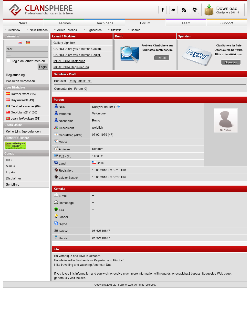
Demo (162, 58)
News (23, 23)
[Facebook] (162, 10)
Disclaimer (13, 178)
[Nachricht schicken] (118, 106)
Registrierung (15, 74)
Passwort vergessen (20, 80)
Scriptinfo (12, 184)
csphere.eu (126, 284)
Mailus (10, 166)
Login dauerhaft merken (28, 60)
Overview (12, 29)
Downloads (104, 23)
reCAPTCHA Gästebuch (69, 61)
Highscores (92, 29)
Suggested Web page (216, 273)
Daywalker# (19, 100)
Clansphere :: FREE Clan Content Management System (41, 9)
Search (134, 29)
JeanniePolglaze (22, 118)
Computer (60, 88)
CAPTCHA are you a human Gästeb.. (77, 48)
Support (226, 23)
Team (186, 23)
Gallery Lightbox (64, 42)
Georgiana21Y (21, 112)
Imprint (11, 172)
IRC (9, 159)
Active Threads (65, 29)
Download (227, 9)
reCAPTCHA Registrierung (71, 67)
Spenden (231, 62)
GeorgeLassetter (22, 106)
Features (64, 23)
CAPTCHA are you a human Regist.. (77, 55)
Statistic (114, 29)
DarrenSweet (20, 93)
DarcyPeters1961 (80, 80)
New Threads (37, 29)
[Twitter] (173, 10)
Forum (145, 23)
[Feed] (184, 10)
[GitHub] (195, 10)
